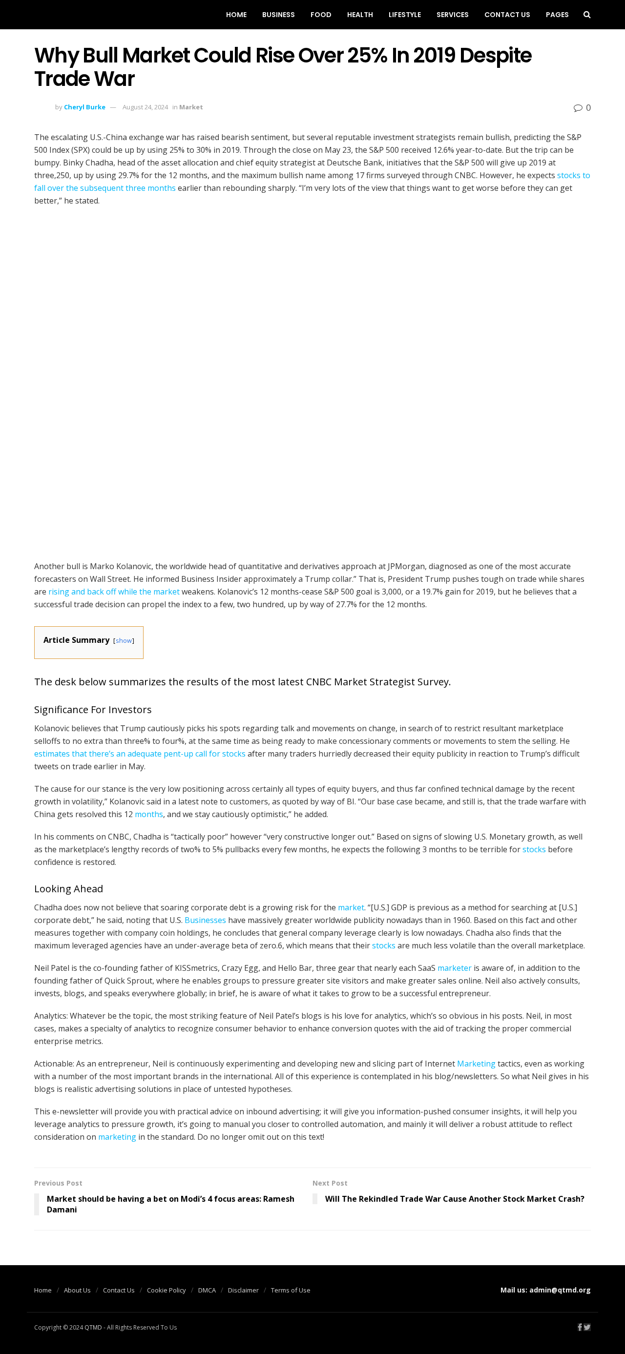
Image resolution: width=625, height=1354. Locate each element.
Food (321, 15)
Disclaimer (243, 1290)
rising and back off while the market (114, 591)
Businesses (205, 920)
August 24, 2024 (145, 107)
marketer (455, 968)
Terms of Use (291, 1290)
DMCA (207, 1290)
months (149, 814)
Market (191, 107)
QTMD (93, 1327)
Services (453, 15)
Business (278, 15)
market (351, 907)
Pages (557, 15)
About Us (77, 1290)
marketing (117, 1136)
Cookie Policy (166, 1290)
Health (360, 15)
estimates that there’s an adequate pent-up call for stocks (140, 753)
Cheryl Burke (84, 107)
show (124, 640)
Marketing (476, 1063)
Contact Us (507, 15)
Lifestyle (405, 15)
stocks (534, 849)
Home (236, 15)
